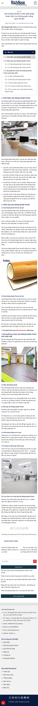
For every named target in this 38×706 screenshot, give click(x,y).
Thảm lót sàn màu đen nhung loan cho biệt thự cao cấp (17, 576)
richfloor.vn (12, 633)
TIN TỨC (19, 11)
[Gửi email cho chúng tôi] (16, 697)
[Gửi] (35, 561)
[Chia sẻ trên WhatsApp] (11, 528)
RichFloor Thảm (28, 23)
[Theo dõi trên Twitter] (13, 697)
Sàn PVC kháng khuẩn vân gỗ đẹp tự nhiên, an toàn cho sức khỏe (9, 550)
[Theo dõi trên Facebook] (10, 697)
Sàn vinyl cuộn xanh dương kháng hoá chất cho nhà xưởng (16, 571)
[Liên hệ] (3, 703)
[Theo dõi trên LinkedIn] (25, 697)
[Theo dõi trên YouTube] (28, 697)
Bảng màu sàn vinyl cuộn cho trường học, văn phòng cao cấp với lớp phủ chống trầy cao (18, 586)
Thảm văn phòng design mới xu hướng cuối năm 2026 (17, 590)
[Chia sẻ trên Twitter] (17, 528)
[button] (2, 3)
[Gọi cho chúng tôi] (19, 697)
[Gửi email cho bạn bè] (20, 528)
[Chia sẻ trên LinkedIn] (27, 528)
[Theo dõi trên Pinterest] (22, 697)
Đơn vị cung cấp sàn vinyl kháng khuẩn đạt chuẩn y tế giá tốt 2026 (18, 580)
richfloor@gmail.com (13, 630)
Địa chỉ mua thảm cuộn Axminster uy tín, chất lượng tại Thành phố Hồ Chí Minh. (28, 550)
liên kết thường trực (32, 534)
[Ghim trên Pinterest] (24, 528)
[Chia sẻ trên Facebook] (14, 528)
